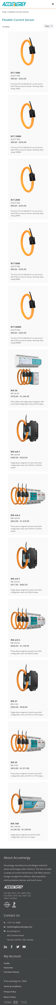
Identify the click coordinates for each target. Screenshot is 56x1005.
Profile (7, 963)
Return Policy (10, 997)
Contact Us (12, 915)
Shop (4, 12)
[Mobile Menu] (53, 4)
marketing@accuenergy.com (19, 927)
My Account (12, 956)
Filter (47, 26)
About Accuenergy (17, 857)
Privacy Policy (10, 991)
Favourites (8, 967)
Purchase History (11, 972)
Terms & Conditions (12, 986)
